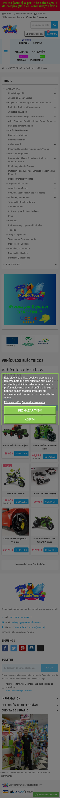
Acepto (30, 419)
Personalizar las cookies (33, 402)
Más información (12, 402)
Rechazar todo (30, 410)
